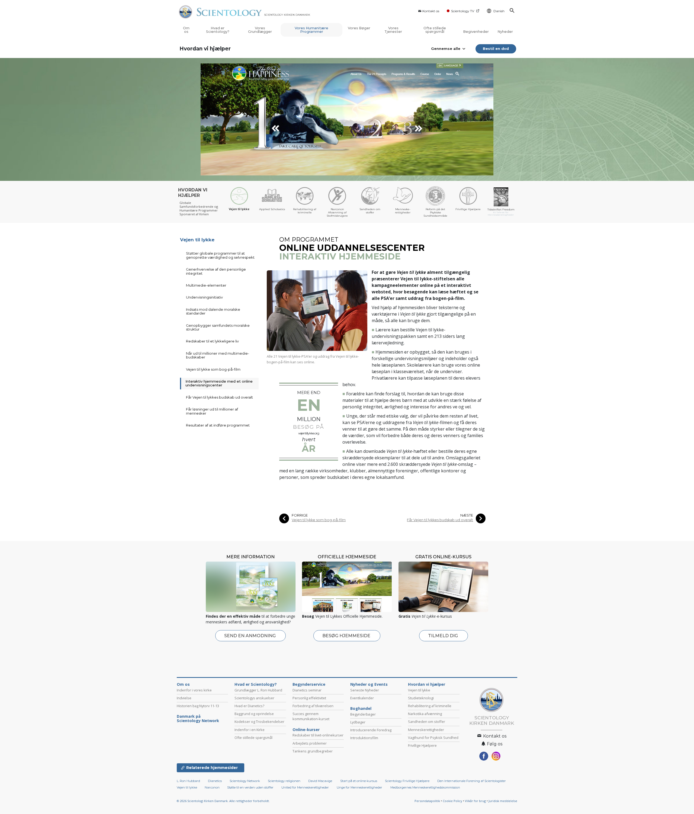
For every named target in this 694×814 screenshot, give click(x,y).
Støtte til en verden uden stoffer (250, 787)
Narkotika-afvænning (425, 713)
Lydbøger (357, 722)
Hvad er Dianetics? (249, 705)
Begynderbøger (363, 714)
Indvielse (184, 698)
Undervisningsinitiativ (204, 297)
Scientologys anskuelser (254, 698)
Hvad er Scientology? (217, 30)
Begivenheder (476, 32)
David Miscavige (320, 781)
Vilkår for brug (475, 801)
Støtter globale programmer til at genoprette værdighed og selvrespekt (220, 255)
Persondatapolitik (427, 801)
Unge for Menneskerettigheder (359, 787)
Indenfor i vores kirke (194, 690)
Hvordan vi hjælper (205, 49)
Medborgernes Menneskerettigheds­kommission (425, 787)
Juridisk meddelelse (503, 801)
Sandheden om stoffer (426, 721)
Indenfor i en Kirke (249, 729)
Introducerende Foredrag (370, 730)
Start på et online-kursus (358, 781)
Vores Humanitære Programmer (311, 30)
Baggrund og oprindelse (254, 713)
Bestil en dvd (496, 48)
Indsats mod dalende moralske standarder (213, 311)
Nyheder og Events (369, 684)
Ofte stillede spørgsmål (434, 30)
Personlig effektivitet (309, 698)
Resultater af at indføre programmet (218, 425)
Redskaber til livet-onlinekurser (318, 735)
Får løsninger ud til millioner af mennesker (212, 411)
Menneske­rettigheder (426, 729)
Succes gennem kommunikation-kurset (311, 716)
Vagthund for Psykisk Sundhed (433, 737)
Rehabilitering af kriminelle (429, 705)
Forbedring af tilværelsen (313, 705)
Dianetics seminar (307, 690)
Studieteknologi (421, 698)
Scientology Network (245, 781)
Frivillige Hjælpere (422, 745)
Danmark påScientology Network (198, 718)
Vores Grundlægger (260, 30)
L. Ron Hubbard (188, 781)
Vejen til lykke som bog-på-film (319, 520)
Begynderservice (309, 684)
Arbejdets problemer (310, 743)
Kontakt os (430, 11)
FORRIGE (300, 515)
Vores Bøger (359, 28)
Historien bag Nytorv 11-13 (198, 705)
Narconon (212, 787)
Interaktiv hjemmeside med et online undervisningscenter (219, 383)
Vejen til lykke (197, 239)
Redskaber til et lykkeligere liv (212, 341)
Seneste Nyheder (364, 690)
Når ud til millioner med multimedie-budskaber (217, 355)
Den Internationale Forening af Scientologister (471, 781)
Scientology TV (462, 11)
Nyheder (505, 32)
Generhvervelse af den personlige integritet (216, 271)
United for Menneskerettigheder (305, 787)
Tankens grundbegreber (313, 751)
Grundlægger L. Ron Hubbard (258, 690)
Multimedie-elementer (206, 285)
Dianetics (215, 781)
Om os (186, 30)
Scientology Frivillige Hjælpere (407, 781)
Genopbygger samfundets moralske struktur (218, 327)
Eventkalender (362, 698)
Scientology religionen (284, 781)
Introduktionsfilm (364, 737)
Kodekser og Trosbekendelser (259, 721)
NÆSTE (466, 515)
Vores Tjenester (393, 30)
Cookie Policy (452, 801)
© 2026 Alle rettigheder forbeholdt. (223, 801)
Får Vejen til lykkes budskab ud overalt (440, 520)
